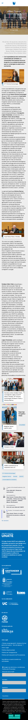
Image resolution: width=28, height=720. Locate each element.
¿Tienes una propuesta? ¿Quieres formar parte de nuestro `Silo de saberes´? (14, 644)
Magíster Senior (6, 476)
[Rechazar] (26, 709)
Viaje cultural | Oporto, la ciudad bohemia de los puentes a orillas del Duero (15, 515)
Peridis (15, 476)
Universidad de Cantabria (9, 479)
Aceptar (11, 715)
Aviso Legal (5, 647)
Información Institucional (14, 14)
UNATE (21, 476)
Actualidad (10, 11)
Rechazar (17, 715)
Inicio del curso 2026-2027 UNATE (15, 507)
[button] (2, 3)
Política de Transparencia (9, 652)
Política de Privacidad (8, 669)
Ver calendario (5, 520)
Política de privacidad (8, 650)
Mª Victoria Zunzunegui (8, 473)
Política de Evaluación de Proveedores (13, 655)
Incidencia (18, 11)
